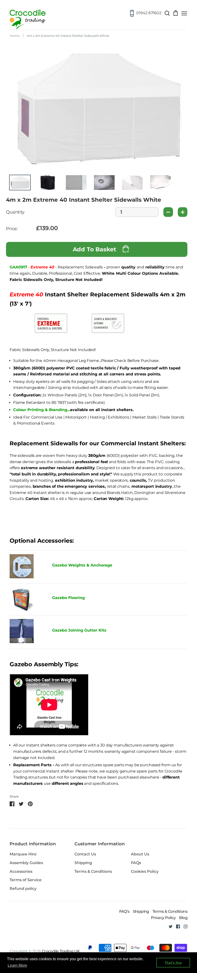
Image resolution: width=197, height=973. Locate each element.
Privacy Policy (163, 917)
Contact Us (85, 854)
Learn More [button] (17, 965)
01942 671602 (148, 13)
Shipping (83, 862)
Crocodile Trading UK (61, 951)
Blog (183, 917)
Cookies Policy (145, 871)
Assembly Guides (26, 862)
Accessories (21, 871)
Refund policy (23, 888)
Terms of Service (26, 880)
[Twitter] (168, 926)
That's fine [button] (173, 963)
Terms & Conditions (93, 871)
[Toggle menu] (184, 13)
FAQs (136, 862)
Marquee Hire (23, 854)
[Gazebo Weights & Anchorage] (22, 577)
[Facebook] (176, 926)
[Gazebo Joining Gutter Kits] (27, 632)
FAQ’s (124, 911)
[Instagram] (183, 926)
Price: (12, 228)
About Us (140, 854)
